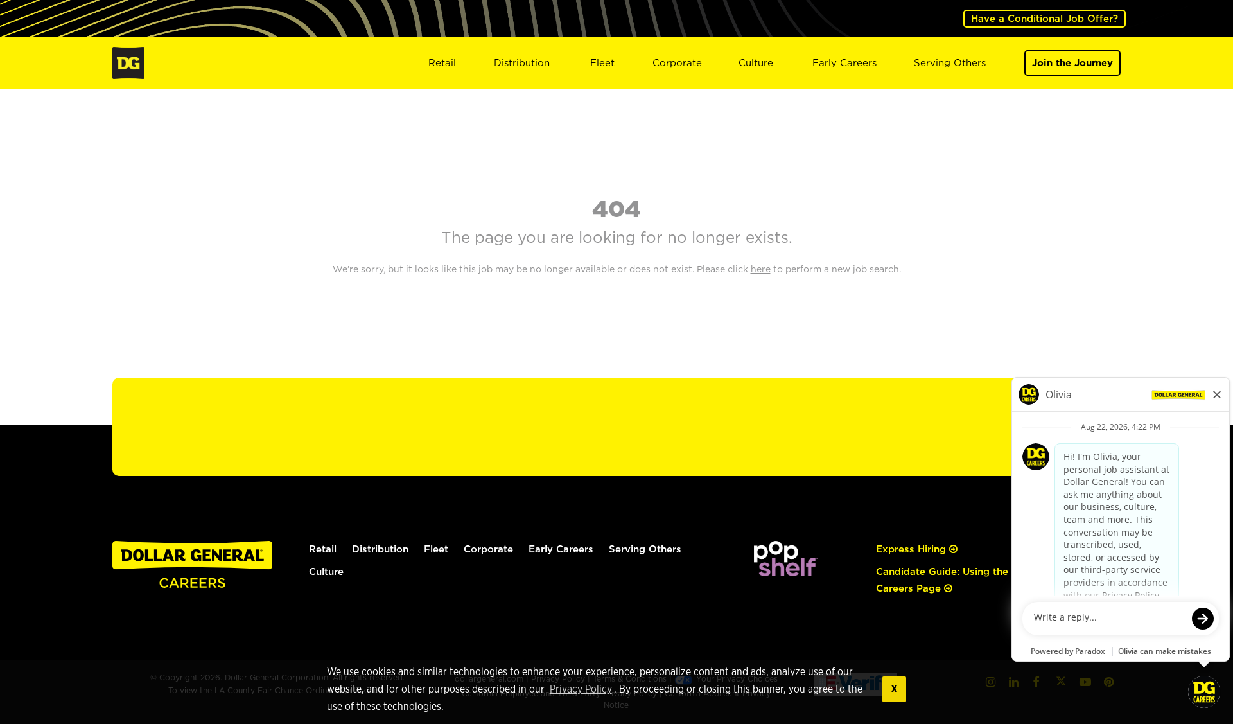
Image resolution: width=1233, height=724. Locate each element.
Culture (756, 62)
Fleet (602, 62)
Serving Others (950, 62)
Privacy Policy (581, 689)
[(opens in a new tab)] (786, 557)
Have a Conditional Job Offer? (1044, 18)
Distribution (522, 62)
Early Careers (844, 62)
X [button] (894, 689)
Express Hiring (912, 548)
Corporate (677, 62)
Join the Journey (1072, 62)
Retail (442, 62)
